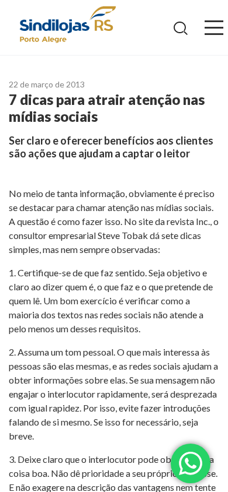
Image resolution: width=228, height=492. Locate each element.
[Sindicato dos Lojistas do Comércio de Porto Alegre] (67, 25)
